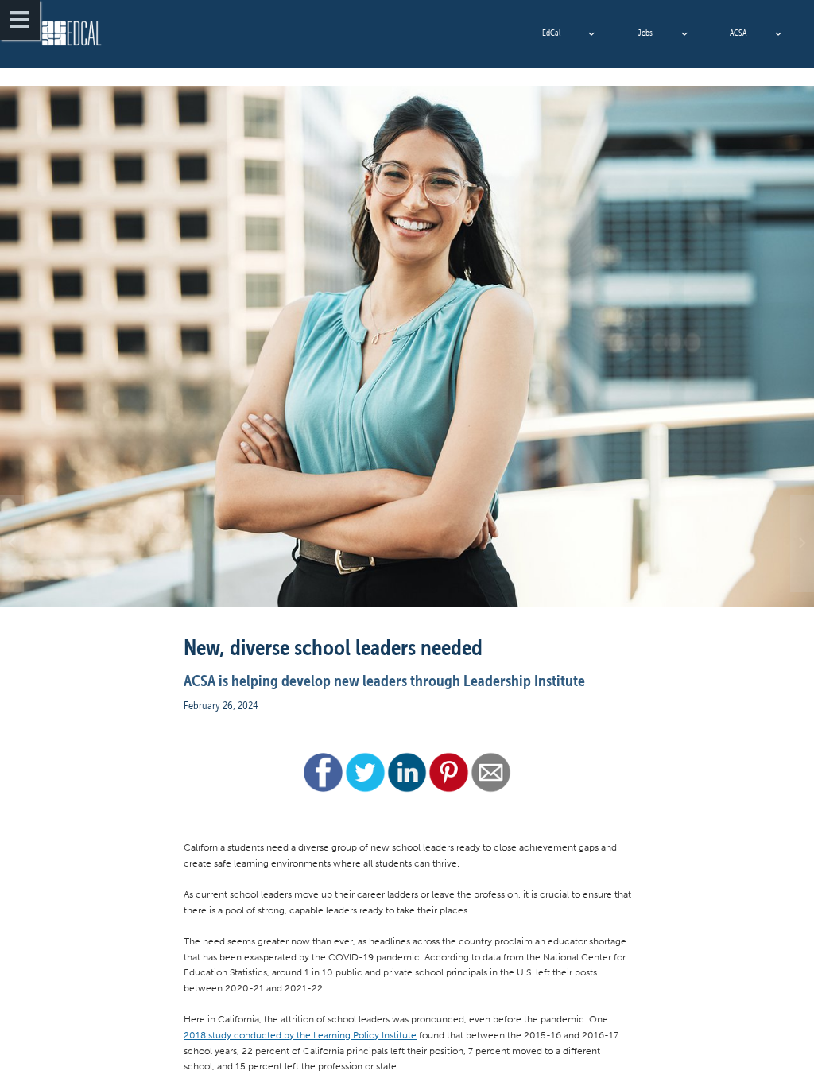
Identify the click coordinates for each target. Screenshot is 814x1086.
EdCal (551, 33)
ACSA (738, 33)
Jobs (645, 33)
